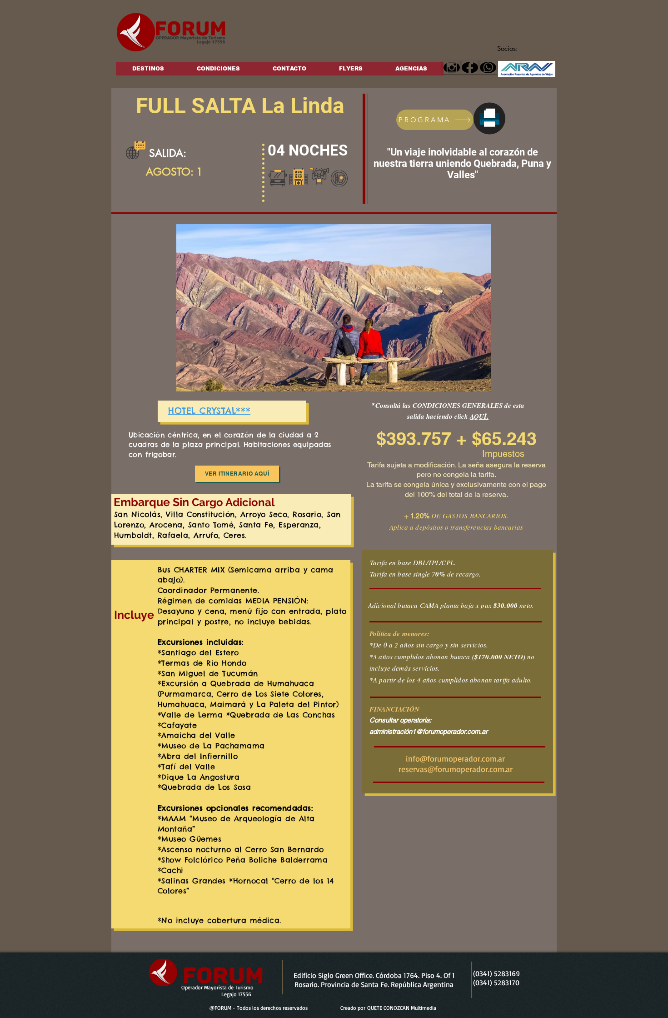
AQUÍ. (479, 416)
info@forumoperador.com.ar (455, 758)
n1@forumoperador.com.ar (448, 731)
